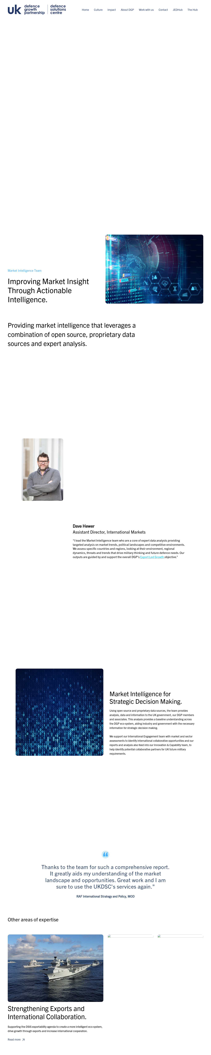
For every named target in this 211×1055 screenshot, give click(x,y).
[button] (16, 1039)
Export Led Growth (152, 557)
